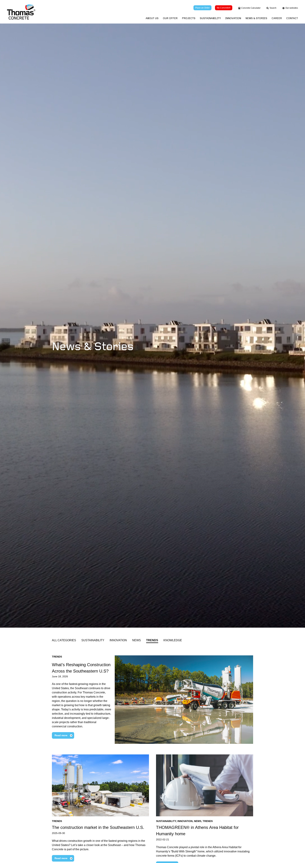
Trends (152, 640)
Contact (292, 18)
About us (152, 18)
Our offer (170, 18)
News (136, 640)
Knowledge (172, 640)
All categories (64, 640)
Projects (188, 18)
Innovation (233, 18)
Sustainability (210, 18)
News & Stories (256, 18)
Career (277, 18)
